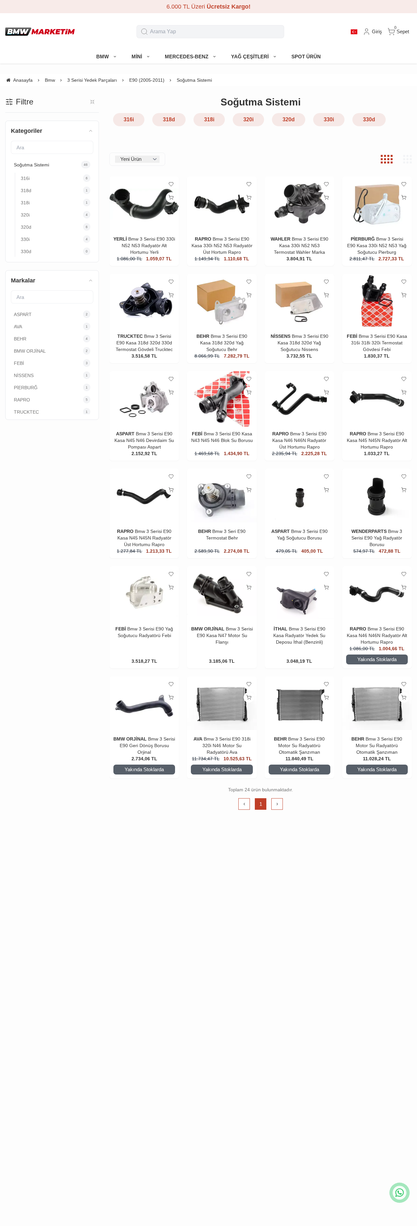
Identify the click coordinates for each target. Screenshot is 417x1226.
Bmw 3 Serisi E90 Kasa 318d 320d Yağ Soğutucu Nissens (303, 343)
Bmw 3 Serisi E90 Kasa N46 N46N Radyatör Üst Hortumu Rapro (299, 440)
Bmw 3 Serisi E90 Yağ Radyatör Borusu (376, 538)
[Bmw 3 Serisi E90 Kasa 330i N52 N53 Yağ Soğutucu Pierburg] (377, 204)
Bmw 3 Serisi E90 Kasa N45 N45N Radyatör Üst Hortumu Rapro (144, 538)
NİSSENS (280, 336)
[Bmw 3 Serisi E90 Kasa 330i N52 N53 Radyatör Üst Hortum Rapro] (221, 204)
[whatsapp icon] (399, 1193)
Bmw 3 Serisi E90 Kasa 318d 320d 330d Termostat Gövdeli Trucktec (144, 343)
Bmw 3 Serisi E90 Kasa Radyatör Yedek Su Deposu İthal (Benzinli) (299, 635)
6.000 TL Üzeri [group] (208, 6)
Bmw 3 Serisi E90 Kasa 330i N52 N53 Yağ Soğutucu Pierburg (376, 245)
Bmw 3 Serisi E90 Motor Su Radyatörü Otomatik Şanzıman (301, 745)
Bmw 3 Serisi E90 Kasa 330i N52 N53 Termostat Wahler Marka (301, 245)
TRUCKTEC (130, 336)
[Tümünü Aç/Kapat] (92, 101)
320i (248, 119)
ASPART (125, 433)
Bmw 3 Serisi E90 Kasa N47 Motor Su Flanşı (225, 635)
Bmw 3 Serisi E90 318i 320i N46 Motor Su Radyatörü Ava (226, 745)
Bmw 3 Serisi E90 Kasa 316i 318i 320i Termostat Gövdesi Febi (379, 343)
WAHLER (280, 239)
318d (169, 119)
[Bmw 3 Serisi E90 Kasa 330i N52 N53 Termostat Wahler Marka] (299, 204)
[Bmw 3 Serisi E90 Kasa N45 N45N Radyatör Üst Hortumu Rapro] (144, 496)
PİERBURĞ (363, 239)
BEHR (202, 336)
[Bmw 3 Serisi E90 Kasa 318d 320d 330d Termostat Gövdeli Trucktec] (144, 301)
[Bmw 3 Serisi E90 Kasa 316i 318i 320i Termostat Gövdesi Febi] (377, 301)
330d (369, 119)
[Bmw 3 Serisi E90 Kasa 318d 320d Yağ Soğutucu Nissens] (299, 301)
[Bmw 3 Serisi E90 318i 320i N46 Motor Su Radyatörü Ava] (221, 704)
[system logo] (40, 31)
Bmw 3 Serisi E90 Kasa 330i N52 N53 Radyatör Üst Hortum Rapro (222, 245)
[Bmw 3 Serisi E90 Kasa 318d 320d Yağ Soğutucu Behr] (221, 301)
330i (329, 119)
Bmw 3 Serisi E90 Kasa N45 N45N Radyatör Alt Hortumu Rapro (377, 440)
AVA (198, 739)
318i (209, 119)
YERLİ (120, 239)
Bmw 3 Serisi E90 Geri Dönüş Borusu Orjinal (147, 745)
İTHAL (280, 628)
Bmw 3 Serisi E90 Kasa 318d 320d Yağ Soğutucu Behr (223, 343)
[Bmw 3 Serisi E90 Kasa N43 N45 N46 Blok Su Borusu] (221, 398)
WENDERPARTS (369, 531)
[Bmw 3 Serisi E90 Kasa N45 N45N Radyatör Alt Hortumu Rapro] (377, 398)
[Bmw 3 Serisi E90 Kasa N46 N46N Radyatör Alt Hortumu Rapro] (377, 594)
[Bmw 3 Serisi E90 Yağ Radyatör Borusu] (377, 496)
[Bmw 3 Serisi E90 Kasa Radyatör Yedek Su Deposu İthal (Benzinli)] (299, 594)
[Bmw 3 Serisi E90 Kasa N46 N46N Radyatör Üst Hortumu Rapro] (299, 398)
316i (129, 119)
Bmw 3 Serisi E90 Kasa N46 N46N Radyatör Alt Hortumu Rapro (377, 635)
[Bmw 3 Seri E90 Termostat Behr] (221, 496)
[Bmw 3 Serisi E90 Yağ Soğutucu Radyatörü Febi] (144, 594)
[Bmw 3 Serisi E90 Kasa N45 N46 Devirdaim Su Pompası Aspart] (144, 398)
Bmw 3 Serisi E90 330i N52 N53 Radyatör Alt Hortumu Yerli (148, 245)
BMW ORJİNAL (207, 628)
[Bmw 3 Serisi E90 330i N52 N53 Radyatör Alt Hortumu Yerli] (144, 204)
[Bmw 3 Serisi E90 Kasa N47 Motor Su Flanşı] (221, 594)
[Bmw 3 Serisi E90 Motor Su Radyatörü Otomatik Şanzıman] (299, 704)
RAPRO (203, 239)
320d (289, 119)
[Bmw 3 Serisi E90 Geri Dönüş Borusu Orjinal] (144, 704)
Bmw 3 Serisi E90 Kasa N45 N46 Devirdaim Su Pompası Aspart (144, 440)
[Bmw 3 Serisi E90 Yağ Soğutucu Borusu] (299, 496)
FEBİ (353, 336)
